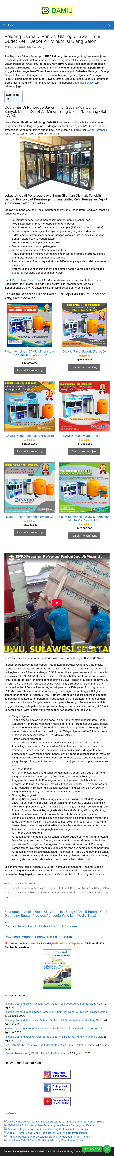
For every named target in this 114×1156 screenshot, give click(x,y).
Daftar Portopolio (97, 129)
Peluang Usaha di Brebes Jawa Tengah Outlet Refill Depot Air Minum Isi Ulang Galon (58, 888)
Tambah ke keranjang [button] (30, 370)
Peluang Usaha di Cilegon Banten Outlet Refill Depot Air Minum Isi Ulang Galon (51, 1028)
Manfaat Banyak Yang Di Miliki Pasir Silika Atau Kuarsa (36, 1053)
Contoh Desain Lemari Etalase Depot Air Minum (40, 926)
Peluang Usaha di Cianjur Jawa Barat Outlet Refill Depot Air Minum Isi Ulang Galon (53, 1036)
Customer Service (83, 82)
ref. (88, 859)
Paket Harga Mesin (23, 280)
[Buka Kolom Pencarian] (109, 25)
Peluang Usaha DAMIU (21, 883)
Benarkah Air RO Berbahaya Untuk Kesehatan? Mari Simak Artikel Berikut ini (49, 1045)
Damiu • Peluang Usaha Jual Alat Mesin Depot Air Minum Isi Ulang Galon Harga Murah (49, 1151)
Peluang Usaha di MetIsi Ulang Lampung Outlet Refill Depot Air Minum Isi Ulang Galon (55, 1011)
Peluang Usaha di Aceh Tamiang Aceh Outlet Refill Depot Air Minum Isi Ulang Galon (54, 1003)
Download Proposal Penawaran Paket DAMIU (38, 937)
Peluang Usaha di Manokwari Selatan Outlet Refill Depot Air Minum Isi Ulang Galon (53, 1020)
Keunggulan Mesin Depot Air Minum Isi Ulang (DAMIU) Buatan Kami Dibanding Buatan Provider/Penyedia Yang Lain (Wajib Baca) (55, 913)
